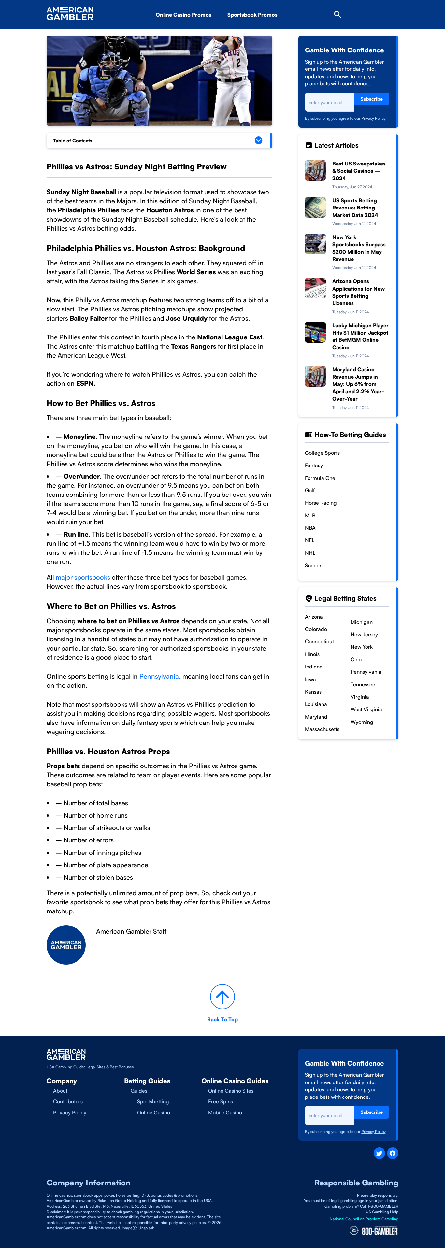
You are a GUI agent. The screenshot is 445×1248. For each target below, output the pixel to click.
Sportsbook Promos (252, 14)
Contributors (68, 1101)
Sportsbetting (153, 1101)
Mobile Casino (225, 1112)
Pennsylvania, (160, 676)
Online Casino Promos (183, 14)
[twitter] (379, 1153)
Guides (139, 1090)
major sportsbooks (83, 577)
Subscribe (372, 99)
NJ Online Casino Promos (197, 33)
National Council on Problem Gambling (364, 1218)
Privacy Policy (373, 118)
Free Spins (220, 1101)
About (60, 1090)
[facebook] (392, 1153)
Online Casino (153, 1112)
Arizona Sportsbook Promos (272, 33)
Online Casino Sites (230, 1090)
